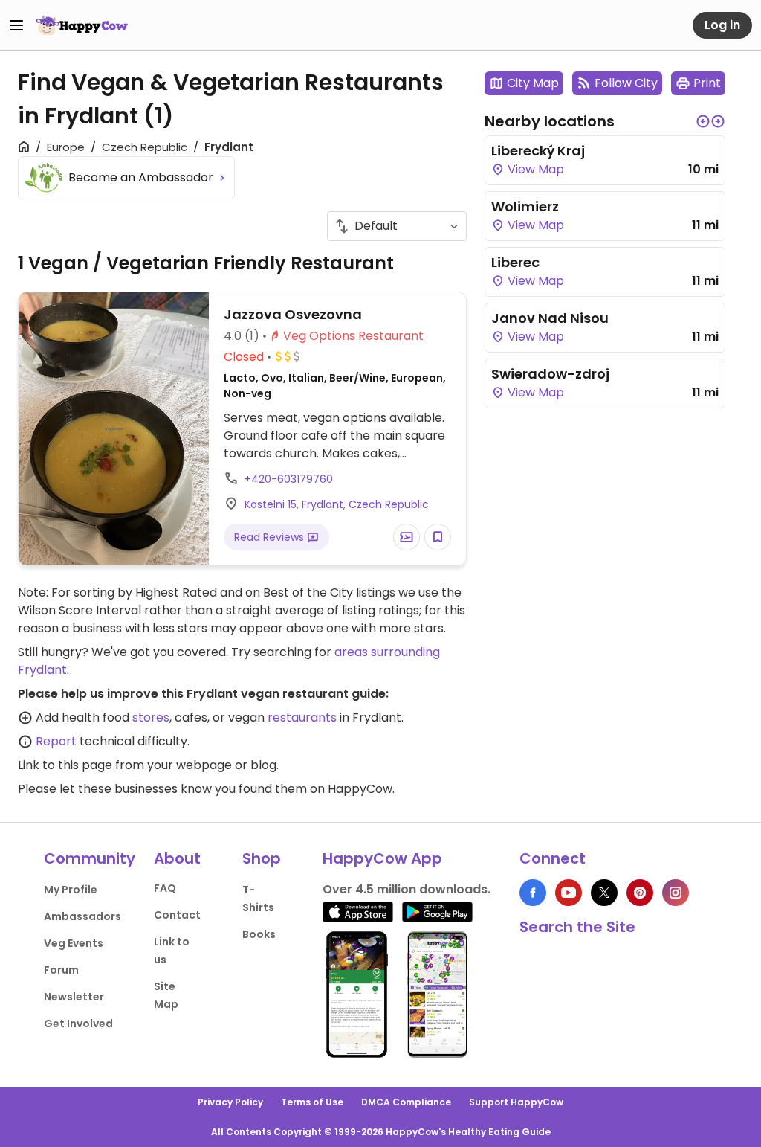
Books (259, 934)
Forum (61, 970)
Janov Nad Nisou (550, 318)
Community (89, 858)
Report (56, 741)
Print (707, 82)
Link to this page (65, 765)
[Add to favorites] (437, 537)
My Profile (70, 889)
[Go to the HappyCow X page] (604, 892)
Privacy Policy (230, 1102)
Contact (177, 914)
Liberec (515, 262)
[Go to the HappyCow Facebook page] (532, 892)
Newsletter (74, 996)
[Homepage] (82, 25)
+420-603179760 (289, 479)
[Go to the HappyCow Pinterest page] (639, 892)
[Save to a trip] (406, 537)
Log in (722, 24)
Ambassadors (82, 916)
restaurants (302, 717)
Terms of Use (312, 1102)
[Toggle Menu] (16, 25)
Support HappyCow (516, 1102)
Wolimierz (525, 206)
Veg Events (73, 943)
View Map (534, 169)
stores (150, 717)
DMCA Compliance (406, 1102)
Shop (261, 858)
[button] (703, 121)
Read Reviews (270, 537)
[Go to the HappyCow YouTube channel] (568, 892)
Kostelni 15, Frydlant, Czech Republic (337, 504)
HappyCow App (382, 858)
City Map (533, 82)
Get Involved (78, 1023)
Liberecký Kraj (538, 150)
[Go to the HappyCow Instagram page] (675, 892)
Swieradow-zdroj (550, 373)
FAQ (165, 888)
